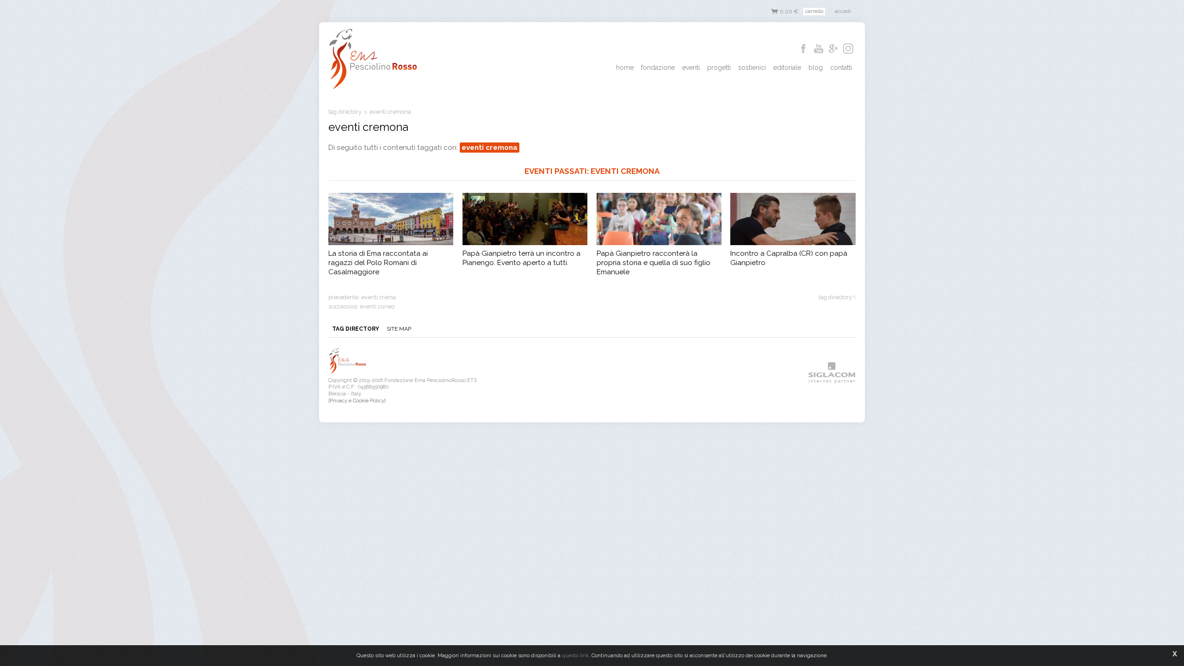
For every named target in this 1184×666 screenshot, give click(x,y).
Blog (815, 67)
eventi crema (378, 297)
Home (625, 67)
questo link (575, 655)
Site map (399, 329)
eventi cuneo (377, 306)
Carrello (814, 11)
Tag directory (345, 111)
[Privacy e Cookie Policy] (357, 400)
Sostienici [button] (752, 67)
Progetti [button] (719, 67)
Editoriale (787, 67)
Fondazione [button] (658, 67)
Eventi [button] (691, 67)
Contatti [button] (841, 67)
